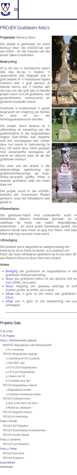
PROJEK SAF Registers (15, 425)
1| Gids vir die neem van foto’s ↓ (22, 403)
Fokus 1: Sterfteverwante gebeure (18, 340)
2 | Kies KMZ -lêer (15, 362)
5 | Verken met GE (15, 376)
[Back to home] (5, 9)
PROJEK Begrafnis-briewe (17, 412)
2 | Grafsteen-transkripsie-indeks (23, 394)
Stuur (9, 278)
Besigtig (12, 271)
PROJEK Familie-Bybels (16, 434)
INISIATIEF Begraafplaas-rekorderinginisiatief (27, 345)
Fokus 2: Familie (8, 421)
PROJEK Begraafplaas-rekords (20, 385)
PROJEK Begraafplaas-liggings (20, 353)
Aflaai (10, 294)
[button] (16, 9)
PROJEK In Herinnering (15, 416)
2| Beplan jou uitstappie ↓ (19, 407)
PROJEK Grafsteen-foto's (16, 398)
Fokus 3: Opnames (10, 439)
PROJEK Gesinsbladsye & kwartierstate (24, 430)
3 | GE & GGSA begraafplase (21, 367)
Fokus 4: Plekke (8, 448)
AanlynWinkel (7, 462)
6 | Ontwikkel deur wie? (18, 380)
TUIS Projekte (7, 335)
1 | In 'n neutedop (15, 349)
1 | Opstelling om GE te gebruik (22, 358)
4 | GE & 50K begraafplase (20, 371)
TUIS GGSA (6, 331)
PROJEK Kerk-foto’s (13, 453)
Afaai (10, 301)
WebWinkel (6, 466)
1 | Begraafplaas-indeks (18, 389)
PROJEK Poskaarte (13, 457)
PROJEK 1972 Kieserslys (16, 444)
